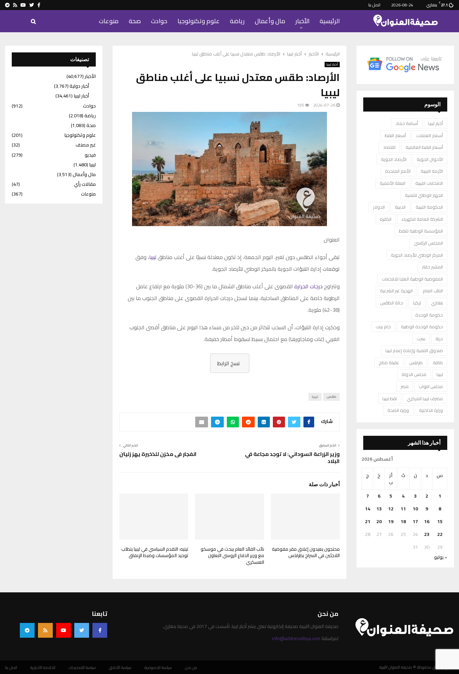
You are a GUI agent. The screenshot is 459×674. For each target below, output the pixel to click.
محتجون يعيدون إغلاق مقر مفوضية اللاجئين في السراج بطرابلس (306, 552)
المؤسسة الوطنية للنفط (421, 231)
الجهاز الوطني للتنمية (424, 195)
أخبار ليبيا (332, 64)
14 (367, 508)
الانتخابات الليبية (429, 183)
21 (367, 521)
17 (415, 521)
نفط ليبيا (389, 398)
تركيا (417, 303)
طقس (331, 396)
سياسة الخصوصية (158, 668)
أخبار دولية (79, 86)
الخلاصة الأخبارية (42, 668)
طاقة (438, 363)
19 (390, 521)
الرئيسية (330, 21)
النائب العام (433, 291)
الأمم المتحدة (398, 171)
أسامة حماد (406, 123)
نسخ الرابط (228, 363)
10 (415, 508)
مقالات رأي (85, 184)
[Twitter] (81, 630)
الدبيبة (400, 207)
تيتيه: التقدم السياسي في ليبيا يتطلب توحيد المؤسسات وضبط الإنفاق (154, 552)
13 (379, 508)
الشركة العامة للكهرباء (422, 219)
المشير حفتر (432, 267)
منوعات (109, 21)
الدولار (379, 207)
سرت (421, 339)
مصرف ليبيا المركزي (425, 398)
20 (379, 521)
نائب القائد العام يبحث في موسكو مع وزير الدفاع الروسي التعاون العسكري (232, 555)
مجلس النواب (431, 386)
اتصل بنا (374, 5)
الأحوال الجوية (430, 159)
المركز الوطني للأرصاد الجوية (417, 255)
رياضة (237, 21)
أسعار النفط (395, 135)
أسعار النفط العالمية (424, 147)
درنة (439, 339)
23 (426, 534)
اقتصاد (389, 147)
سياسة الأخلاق (120, 668)
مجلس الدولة (414, 374)
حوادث (159, 21)
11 (403, 508)
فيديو (90, 155)
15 (440, 521)
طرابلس (416, 363)
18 (403, 521)
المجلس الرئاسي (428, 243)
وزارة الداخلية (431, 410)
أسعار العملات (429, 135)
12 (390, 508)
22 (440, 534)
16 (426, 521)
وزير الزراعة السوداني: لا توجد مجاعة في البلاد (292, 457)
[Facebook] (99, 630)
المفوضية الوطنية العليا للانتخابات (412, 279)
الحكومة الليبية (429, 207)
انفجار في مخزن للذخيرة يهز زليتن (158, 454)
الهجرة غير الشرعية (396, 291)
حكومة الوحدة (429, 315)
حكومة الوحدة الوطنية (422, 327)
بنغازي (437, 303)
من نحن (191, 668)
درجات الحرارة (308, 286)
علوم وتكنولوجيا (198, 21)
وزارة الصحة (398, 410)
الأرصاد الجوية (394, 159)
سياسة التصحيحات (82, 668)
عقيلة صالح (389, 363)
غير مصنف (86, 144)
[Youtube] (63, 630)
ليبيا (152, 257)
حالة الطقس (391, 303)
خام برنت (383, 327)
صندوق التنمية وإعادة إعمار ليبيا (414, 350)
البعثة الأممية (392, 183)
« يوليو (440, 557)
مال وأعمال (270, 21)
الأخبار (302, 21)
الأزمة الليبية (432, 171)
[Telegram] (27, 630)
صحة (135, 21)
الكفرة (385, 219)
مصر (405, 386)
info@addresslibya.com (296, 638)
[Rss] (45, 630)
